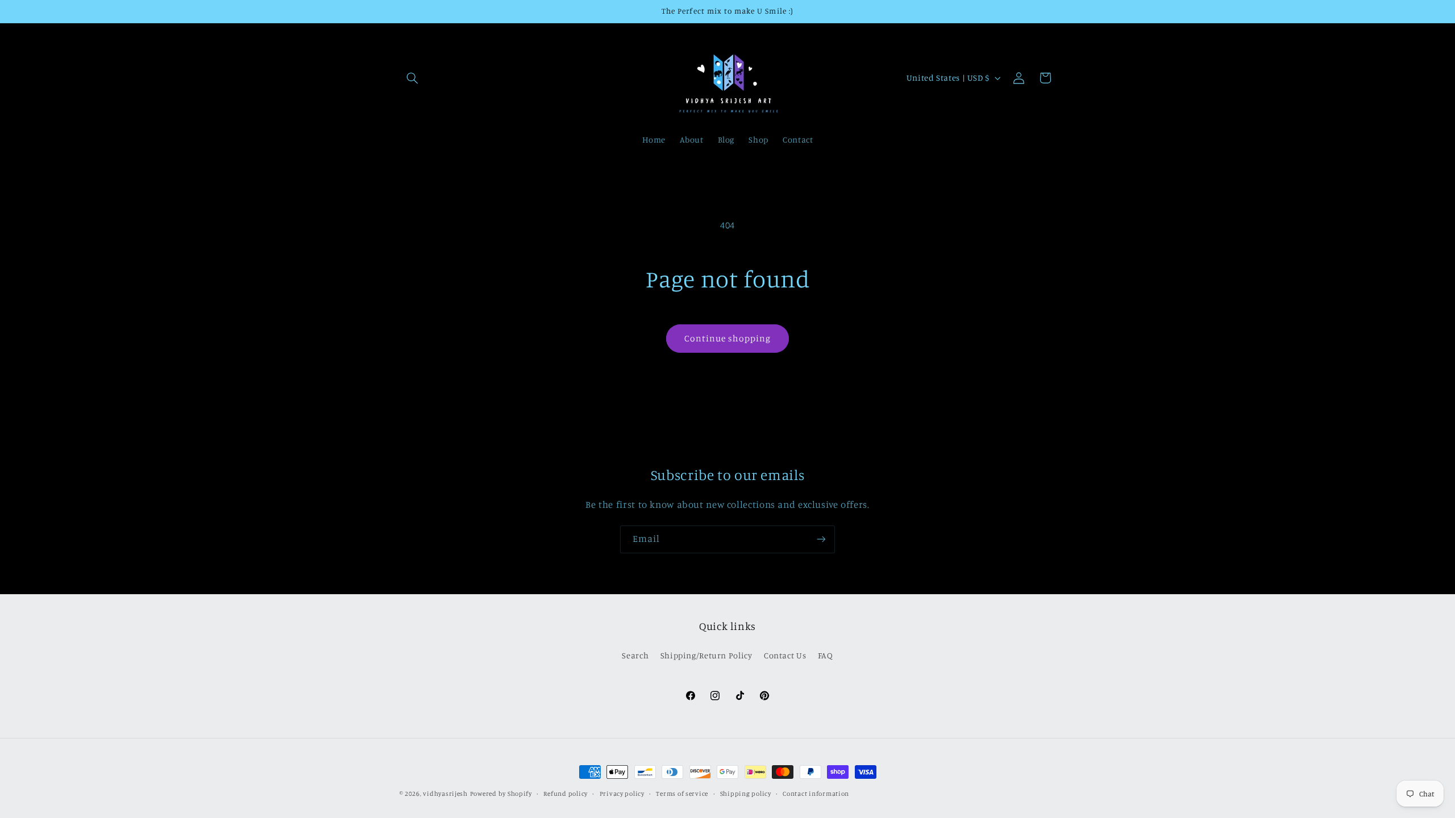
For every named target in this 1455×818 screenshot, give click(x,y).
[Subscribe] (821, 539)
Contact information (816, 794)
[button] (413, 78)
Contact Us (785, 655)
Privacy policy (622, 794)
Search (635, 655)
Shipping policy (745, 794)
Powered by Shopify (501, 794)
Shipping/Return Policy (706, 655)
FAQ (825, 655)
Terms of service (682, 794)
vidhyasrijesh (445, 794)
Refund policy (565, 794)
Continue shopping (727, 338)
